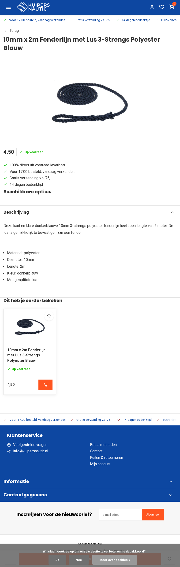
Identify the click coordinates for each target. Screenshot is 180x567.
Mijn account (100, 464)
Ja (57, 560)
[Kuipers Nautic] (33, 7)
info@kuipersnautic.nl (30, 451)
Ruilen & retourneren (106, 457)
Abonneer (153, 514)
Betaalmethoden (103, 445)
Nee (79, 560)
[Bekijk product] (45, 385)
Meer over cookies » (114, 560)
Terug (14, 30)
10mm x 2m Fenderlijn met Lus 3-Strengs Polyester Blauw (26, 355)
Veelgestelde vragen (30, 445)
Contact (96, 451)
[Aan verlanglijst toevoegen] (49, 316)
